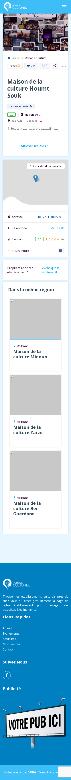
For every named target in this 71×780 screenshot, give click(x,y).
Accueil (14, 58)
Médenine (22, 346)
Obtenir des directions (45, 166)
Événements (11, 634)
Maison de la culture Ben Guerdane (27, 508)
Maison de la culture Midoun (30, 354)
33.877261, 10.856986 (24, 120)
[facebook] (61, 250)
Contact (8, 649)
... (63, 64)
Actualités (9, 639)
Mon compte (11, 644)
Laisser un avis (21, 106)
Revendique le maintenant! (49, 270)
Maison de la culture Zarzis (28, 429)
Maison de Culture (35, 58)
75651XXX (57, 228)
